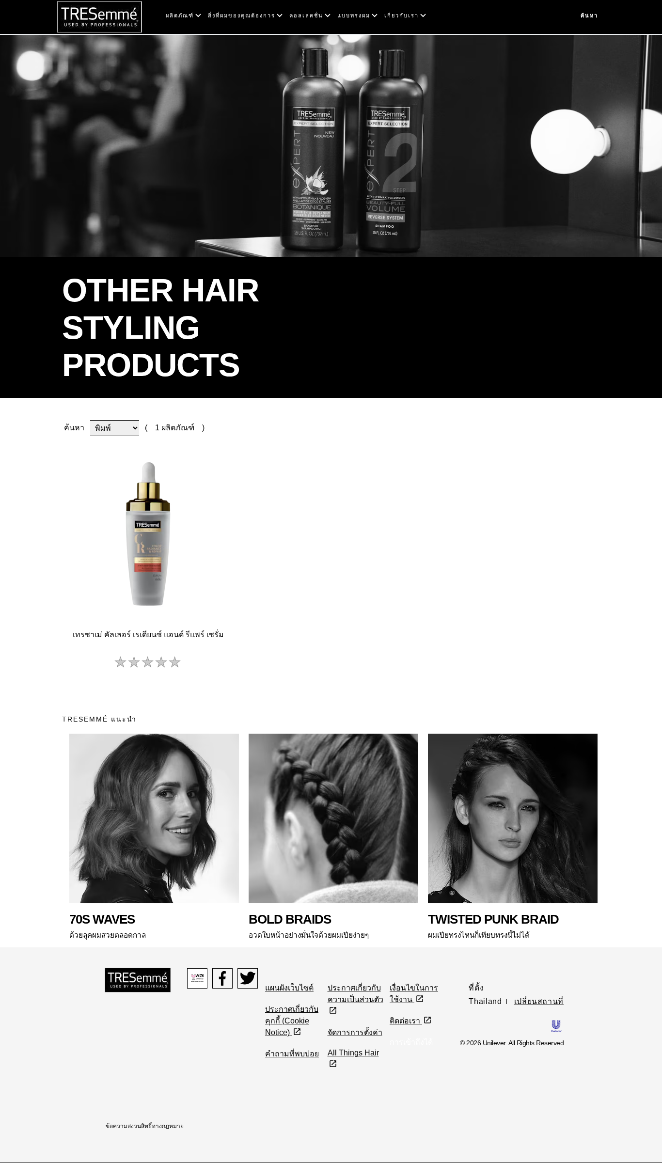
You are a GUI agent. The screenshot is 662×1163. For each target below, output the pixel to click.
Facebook (222, 978)
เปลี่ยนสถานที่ (539, 1001)
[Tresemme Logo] (99, 16)
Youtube (247, 978)
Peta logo (197, 978)
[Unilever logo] (556, 1026)
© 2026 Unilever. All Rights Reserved (512, 1043)
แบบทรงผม (353, 15)
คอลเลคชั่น (306, 15)
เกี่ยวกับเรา (401, 15)
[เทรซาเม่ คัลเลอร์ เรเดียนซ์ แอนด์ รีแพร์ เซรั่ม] (148, 534)
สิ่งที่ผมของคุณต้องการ (241, 15)
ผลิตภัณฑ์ (180, 15)
